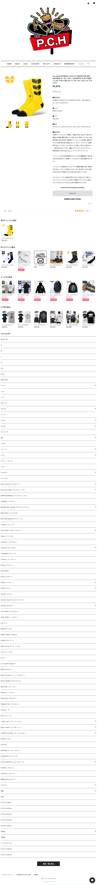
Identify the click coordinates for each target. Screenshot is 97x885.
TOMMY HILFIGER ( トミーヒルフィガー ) (14, 733)
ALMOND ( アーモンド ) (8, 501)
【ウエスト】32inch (6, 814)
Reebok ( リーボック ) (8, 692)
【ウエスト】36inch (6, 826)
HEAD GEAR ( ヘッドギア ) (9, 617)
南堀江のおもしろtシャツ (8, 779)
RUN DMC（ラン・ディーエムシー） (11, 750)
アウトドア (4, 785)
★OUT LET (4, 339)
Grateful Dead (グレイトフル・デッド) (12, 600)
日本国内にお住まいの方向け (72, 199)
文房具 (3, 831)
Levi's (3, 658)
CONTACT (57, 64)
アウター (3, 420)
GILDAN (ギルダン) (7, 605)
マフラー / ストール (7, 461)
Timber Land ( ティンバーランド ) (11, 721)
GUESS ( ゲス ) (6, 588)
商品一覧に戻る (48, 864)
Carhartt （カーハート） (8, 524)
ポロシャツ (4, 403)
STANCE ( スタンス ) (7, 768)
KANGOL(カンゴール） (7, 640)
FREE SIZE (4, 380)
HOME (9, 64)
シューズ (3, 449)
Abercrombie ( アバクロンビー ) (11, 484)
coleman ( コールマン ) (8, 559)
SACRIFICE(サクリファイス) (9, 756)
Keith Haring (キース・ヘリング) (10, 646)
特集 (2, 791)
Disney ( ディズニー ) (7, 565)
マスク (3, 467)
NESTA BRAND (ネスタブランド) (11, 681)
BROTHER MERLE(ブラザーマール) (12, 519)
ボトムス (3, 426)
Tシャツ (3, 385)
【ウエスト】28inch (6, 802)
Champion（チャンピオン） (9, 548)
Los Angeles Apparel (8, 663)
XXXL (3, 374)
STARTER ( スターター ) (8, 773)
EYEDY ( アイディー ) (7, 582)
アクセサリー (4, 472)
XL (2, 362)
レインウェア (4, 478)
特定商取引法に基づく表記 (23, 874)
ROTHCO (4, 744)
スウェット (4, 409)
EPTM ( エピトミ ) (6, 577)
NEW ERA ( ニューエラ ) (8, 687)
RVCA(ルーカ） (5, 710)
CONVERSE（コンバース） (8, 553)
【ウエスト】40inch (6, 854)
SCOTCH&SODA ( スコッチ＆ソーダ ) (12, 762)
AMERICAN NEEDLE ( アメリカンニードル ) (14, 495)
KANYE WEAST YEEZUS (9, 634)
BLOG (26, 64)
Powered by (46, 881)
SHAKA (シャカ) (6, 739)
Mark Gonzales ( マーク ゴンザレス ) (13, 675)
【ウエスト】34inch (6, 820)
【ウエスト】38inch (6, 849)
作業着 (3, 837)
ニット (2, 397)
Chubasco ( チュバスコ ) (9, 542)
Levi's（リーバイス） (7, 652)
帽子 (2, 438)
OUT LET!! (46, 64)
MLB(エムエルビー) (7, 669)
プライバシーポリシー (7, 874)
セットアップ (4, 432)
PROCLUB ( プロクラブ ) (8, 698)
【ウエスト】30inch (6, 808)
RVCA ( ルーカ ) (6, 716)
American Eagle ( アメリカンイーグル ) (13, 490)
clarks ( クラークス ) (7, 536)
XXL (2, 368)
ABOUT (17, 64)
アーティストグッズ (6, 843)
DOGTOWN (5, 571)
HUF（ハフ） (4, 623)
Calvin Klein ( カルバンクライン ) (11, 530)
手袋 (2, 797)
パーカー (3, 414)
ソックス (3, 443)
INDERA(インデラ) (6, 629)
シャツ (2, 391)
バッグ (2, 455)
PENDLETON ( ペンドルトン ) (10, 704)
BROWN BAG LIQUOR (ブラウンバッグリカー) (15, 507)
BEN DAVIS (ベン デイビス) (9, 513)
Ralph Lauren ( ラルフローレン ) (11, 727)
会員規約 (36, 874)
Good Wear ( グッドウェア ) (9, 611)
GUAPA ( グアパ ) (6, 594)
